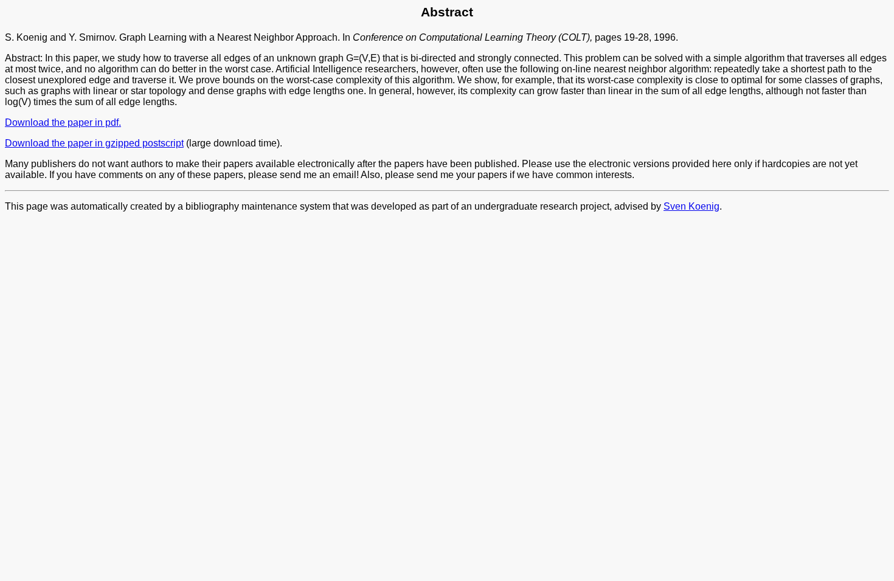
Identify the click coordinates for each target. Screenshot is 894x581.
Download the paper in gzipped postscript (94, 143)
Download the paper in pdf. (63, 122)
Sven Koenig (691, 206)
